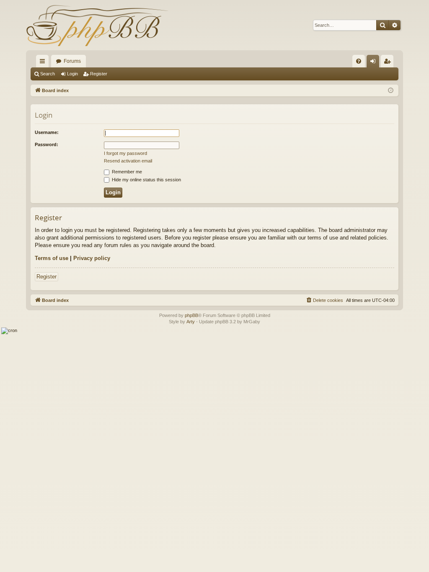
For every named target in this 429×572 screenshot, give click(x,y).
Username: (47, 132)
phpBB (191, 315)
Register (98, 73)
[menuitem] (358, 61)
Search (47, 73)
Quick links (44, 62)
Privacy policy (91, 258)
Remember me (126, 171)
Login (72, 73)
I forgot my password (125, 153)
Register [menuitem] (388, 62)
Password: (46, 144)
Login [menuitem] (374, 62)
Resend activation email (128, 160)
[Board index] (97, 25)
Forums (72, 61)
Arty (190, 321)
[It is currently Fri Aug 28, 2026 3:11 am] (390, 90)
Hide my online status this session (146, 179)
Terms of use (51, 258)
